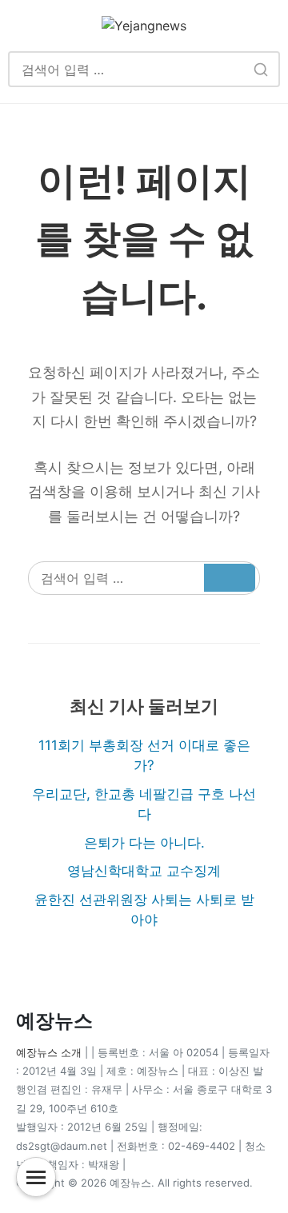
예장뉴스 (54, 1020)
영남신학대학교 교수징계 (144, 871)
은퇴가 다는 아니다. (144, 843)
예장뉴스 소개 (49, 1052)
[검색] (260, 69)
